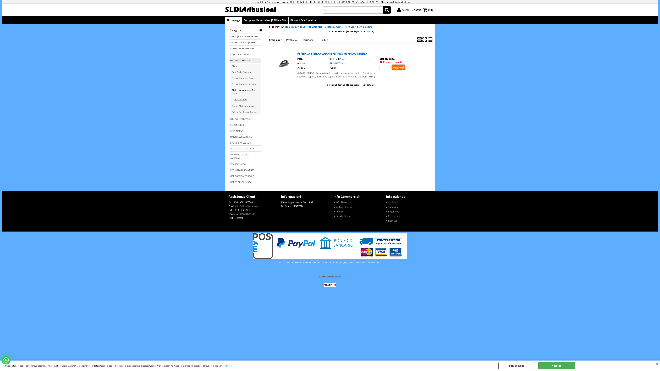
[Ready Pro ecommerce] (330, 285)
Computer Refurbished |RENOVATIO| (265, 20)
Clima (234, 66)
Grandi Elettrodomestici (243, 106)
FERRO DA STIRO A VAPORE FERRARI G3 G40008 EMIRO (332, 53)
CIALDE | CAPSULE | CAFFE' (243, 42)
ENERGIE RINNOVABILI (240, 118)
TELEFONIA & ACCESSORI (242, 148)
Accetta (556, 365)
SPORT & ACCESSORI (240, 142)
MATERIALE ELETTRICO (241, 136)
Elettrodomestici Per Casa (244, 91)
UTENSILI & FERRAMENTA (242, 170)
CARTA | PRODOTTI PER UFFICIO (245, 36)
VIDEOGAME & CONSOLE (242, 176)
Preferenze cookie (330, 276)
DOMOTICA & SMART (240, 54)
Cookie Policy (227, 365)
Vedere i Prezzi (344, 207)
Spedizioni (393, 207)
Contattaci (394, 216)
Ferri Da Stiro (240, 99)
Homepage (233, 20)
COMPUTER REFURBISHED (242, 48)
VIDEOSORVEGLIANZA (241, 182)
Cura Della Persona (241, 72)
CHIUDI (657, 364)
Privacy (339, 211)
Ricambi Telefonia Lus (303, 20)
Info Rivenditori (344, 202)
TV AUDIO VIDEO (238, 164)
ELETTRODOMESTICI (240, 60)
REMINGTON (336, 63)
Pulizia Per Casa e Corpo (244, 112)
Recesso (392, 220)
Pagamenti (393, 211)
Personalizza (516, 365)
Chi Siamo (393, 202)
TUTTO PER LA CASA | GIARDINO (240, 156)
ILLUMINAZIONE (237, 124)
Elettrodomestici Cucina (243, 78)
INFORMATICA (236, 130)
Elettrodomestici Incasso (244, 84)
